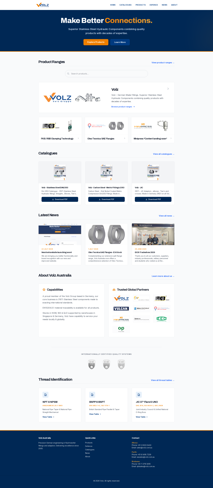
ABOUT (174, 5)
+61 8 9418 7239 (144, 454)
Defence (88, 446)
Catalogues (89, 450)
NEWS (164, 5)
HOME (112, 5)
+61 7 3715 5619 (144, 464)
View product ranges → (163, 62)
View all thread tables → (163, 380)
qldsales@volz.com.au (146, 466)
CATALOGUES (125, 5)
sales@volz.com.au (144, 448)
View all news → (167, 216)
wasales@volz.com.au (146, 457)
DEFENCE (154, 5)
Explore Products (95, 42)
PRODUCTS (141, 5)
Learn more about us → (163, 276)
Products (88, 443)
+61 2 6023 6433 (144, 445)
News (87, 453)
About (87, 456)
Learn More (120, 42)
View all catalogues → (164, 154)
